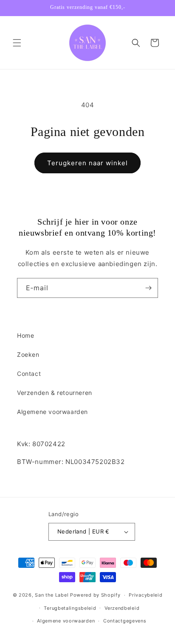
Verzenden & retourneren (54, 392)
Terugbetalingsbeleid (70, 608)
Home (25, 335)
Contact (29, 373)
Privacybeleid (145, 595)
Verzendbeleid (121, 608)
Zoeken (28, 354)
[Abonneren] (148, 288)
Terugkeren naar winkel (87, 163)
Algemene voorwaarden (52, 411)
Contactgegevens (125, 621)
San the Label (51, 595)
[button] (17, 42)
